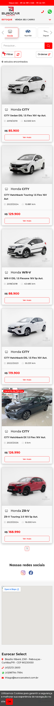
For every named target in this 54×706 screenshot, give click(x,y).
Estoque (7, 19)
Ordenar (43, 54)
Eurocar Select (11, 11)
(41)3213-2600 (12, 667)
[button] (2, 32)
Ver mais (27, 137)
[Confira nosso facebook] (30, 571)
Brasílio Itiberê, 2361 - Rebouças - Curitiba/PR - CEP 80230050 (22, 661)
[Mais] (49, 19)
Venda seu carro (25, 19)
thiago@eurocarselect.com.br (21, 677)
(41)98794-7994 (14, 672)
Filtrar (8, 54)
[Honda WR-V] (27, 248)
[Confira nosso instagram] (23, 571)
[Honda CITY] (27, 85)
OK (9, 701)
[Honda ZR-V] (27, 486)
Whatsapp (49, 11)
